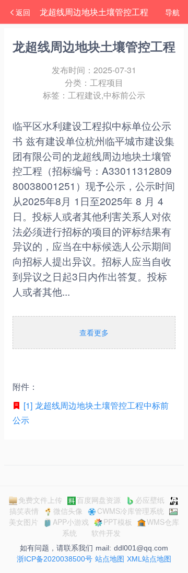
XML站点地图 (149, 559)
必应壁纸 (149, 500)
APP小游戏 (71, 521)
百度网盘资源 (99, 500)
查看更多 (94, 332)
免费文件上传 (40, 500)
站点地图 (109, 559)
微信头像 (68, 510)
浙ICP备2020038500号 (54, 559)
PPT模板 (117, 521)
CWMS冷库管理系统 (130, 510)
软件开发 (106, 532)
